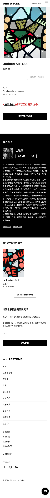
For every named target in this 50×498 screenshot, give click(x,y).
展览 (5, 366)
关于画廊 (6, 404)
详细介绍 (21, 156)
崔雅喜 (6, 69)
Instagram (17, 226)
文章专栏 (6, 398)
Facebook (7, 226)
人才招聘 (7, 454)
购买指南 (6, 437)
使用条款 (6, 441)
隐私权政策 (7, 446)
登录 (39, 4)
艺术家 (5, 379)
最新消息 (6, 411)
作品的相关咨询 (25, 116)
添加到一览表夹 (37, 77)
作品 (32, 156)
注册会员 (9, 104)
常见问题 (6, 432)
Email (5, 333)
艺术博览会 (7, 373)
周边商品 (6, 392)
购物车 (34, 4)
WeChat (16, 467)
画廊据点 (6, 417)
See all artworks (25, 294)
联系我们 (6, 423)
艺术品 (5, 385)
